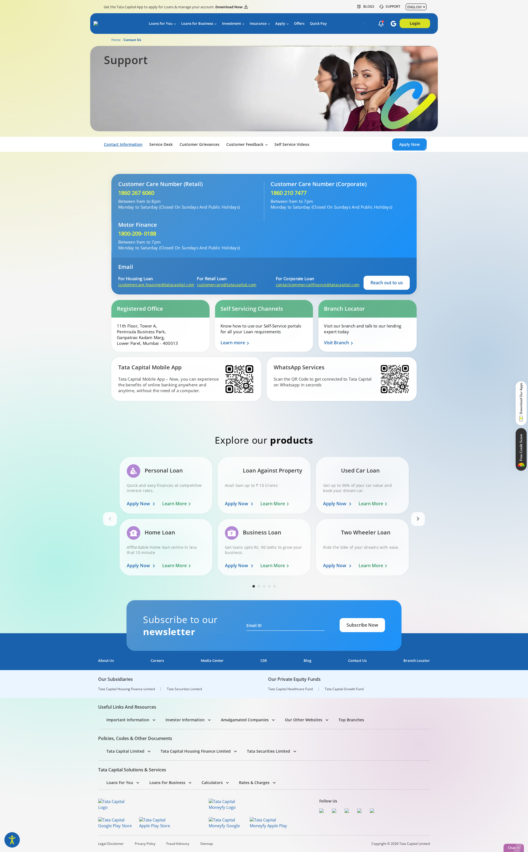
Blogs (368, 7)
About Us (106, 660)
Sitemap (206, 844)
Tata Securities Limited (184, 689)
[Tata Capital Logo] (115, 804)
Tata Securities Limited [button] (268, 751)
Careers (157, 660)
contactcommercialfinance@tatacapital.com (313, 284)
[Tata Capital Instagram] (348, 811)
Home (116, 40)
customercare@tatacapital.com (226, 284)
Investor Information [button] (185, 719)
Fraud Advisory (177, 844)
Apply (280, 23)
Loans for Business (197, 23)
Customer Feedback (244, 144)
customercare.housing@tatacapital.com (155, 284)
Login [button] (415, 23)
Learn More (174, 503)
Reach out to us (386, 283)
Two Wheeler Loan (366, 532)
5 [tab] (274, 586)
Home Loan (160, 532)
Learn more (233, 342)
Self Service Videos (291, 144)
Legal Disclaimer (111, 844)
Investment (231, 23)
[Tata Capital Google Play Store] (117, 823)
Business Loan (262, 532)
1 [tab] (253, 586)
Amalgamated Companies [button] (245, 719)
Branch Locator (416, 660)
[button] (381, 24)
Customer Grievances (199, 144)
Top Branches (351, 719)
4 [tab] (269, 586)
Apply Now (139, 503)
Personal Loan (164, 470)
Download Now (229, 7)
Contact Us (357, 660)
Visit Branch (336, 342)
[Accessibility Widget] (12, 840)
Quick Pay (318, 23)
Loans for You (160, 23)
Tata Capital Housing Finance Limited (126, 689)
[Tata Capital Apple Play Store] (158, 823)
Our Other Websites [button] (303, 719)
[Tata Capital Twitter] (335, 811)
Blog (307, 660)
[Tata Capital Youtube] (360, 811)
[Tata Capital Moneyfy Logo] (225, 804)
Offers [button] (299, 23)
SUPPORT (393, 7)
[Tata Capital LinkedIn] (373, 811)
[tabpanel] (166, 519)
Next (418, 519)
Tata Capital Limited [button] (125, 751)
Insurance (258, 23)
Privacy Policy (145, 844)
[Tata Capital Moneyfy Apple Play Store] (268, 823)
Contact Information (123, 144)
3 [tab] (264, 586)
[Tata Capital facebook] (322, 811)
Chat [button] (512, 847)
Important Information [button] (127, 719)
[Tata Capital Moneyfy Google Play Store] (227, 823)
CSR (263, 660)
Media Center (212, 660)
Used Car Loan (360, 470)
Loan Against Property (272, 470)
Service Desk (161, 144)
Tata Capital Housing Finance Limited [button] (196, 751)
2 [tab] (259, 586)
